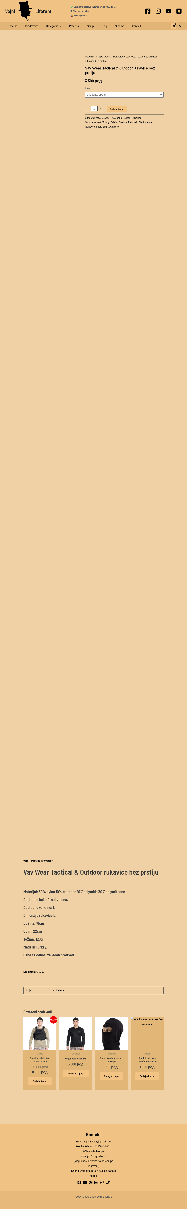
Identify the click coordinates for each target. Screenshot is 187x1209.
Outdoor (123, 122)
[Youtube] (85, 1182)
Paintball (132, 122)
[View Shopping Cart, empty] (173, 26)
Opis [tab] (25, 860)
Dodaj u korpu (117, 109)
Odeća (107, 56)
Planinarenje (145, 122)
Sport (99, 126)
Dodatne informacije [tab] (42, 860)
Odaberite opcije (75, 1073)
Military (105, 122)
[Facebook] (148, 11)
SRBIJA (107, 126)
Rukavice (118, 56)
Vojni (10, 11)
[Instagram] (158, 11)
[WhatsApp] (102, 1182)
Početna (89, 56)
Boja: (87, 87)
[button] (180, 26)
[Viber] (108, 1182)
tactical (116, 126)
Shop (99, 56)
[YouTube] (169, 11)
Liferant (43, 11)
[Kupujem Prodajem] (179, 11)
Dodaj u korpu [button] (40, 1081)
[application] (59, 26)
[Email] (96, 1182)
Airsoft (97, 122)
